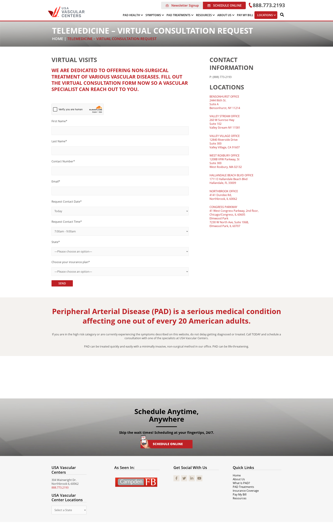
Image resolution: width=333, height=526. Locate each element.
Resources (239, 498)
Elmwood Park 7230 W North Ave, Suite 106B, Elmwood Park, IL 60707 (229, 222)
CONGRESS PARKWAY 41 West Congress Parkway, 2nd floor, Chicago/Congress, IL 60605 (234, 210)
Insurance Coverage (246, 491)
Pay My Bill (239, 494)
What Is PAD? (241, 483)
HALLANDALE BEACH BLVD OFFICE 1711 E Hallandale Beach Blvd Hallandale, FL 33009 (231, 179)
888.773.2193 (60, 487)
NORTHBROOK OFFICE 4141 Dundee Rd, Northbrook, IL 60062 (224, 195)
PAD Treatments (243, 487)
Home (237, 475)
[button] (182, 5)
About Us (239, 479)
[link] (133, 15)
